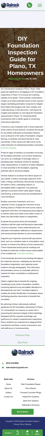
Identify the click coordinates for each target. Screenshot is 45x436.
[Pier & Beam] (31, 388)
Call (17, 434)
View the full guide (8, 148)
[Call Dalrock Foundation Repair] (29, 5)
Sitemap (28, 424)
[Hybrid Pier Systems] (30, 396)
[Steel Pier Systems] (31, 400)
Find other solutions (25, 253)
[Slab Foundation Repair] (30, 384)
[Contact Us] (8, 396)
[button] (23, 412)
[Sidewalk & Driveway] (30, 405)
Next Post (22, 342)
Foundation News (16, 79)
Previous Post (22, 335)
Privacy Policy (19, 424)
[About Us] (8, 388)
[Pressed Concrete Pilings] (30, 392)
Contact (8, 433)
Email (37, 434)
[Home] (8, 384)
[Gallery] (8, 392)
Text (27, 434)
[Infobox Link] (22, 363)
